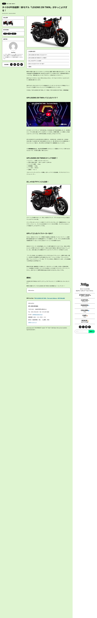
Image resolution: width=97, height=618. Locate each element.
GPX (8, 3)
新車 (10, 3)
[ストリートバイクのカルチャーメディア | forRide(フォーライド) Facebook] (89, 327)
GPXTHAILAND (61, 298)
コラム (4, 3)
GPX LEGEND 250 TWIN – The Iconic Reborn (46, 298)
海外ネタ (13, 3)
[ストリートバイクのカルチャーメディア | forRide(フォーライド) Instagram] (80, 327)
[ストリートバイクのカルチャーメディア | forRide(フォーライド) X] (83, 327)
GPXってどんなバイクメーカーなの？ (36, 63)
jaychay (13, 52)
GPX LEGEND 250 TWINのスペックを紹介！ (38, 57)
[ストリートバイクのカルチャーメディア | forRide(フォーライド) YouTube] (86, 327)
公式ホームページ (32, 322)
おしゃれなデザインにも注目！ (35, 60)
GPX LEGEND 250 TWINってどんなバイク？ (38, 54)
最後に (30, 66)
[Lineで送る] (18, 64)
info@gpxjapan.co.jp (37, 314)
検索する (92, 331)
